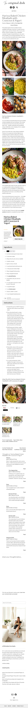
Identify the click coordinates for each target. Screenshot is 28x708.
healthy (7, 441)
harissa (3, 441)
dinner (21, 440)
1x (8, 251)
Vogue (14, 699)
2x (10, 251)
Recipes (9, 705)
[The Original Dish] (14, 2)
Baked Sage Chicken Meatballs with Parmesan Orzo (6, 435)
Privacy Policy (20, 705)
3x (13, 251)
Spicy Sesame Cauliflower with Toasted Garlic (20, 449)
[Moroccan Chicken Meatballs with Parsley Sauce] (18, 419)
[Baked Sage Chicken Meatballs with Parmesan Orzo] (7, 430)
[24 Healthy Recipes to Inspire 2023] (7, 419)
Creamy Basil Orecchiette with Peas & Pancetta (13, 682)
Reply (24, 468)
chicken (17, 440)
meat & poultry (9, 440)
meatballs (11, 441)
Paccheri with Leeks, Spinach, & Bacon (11, 684)
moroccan (15, 441)
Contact (14, 705)
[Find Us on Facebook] (14, 7)
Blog (5, 705)
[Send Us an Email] (11, 7)
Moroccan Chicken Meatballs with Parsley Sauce (17, 424)
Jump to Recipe (14, 25)
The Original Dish (18, 23)
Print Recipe (18, 239)
